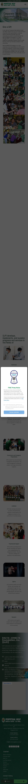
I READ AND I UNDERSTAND (14, 412)
